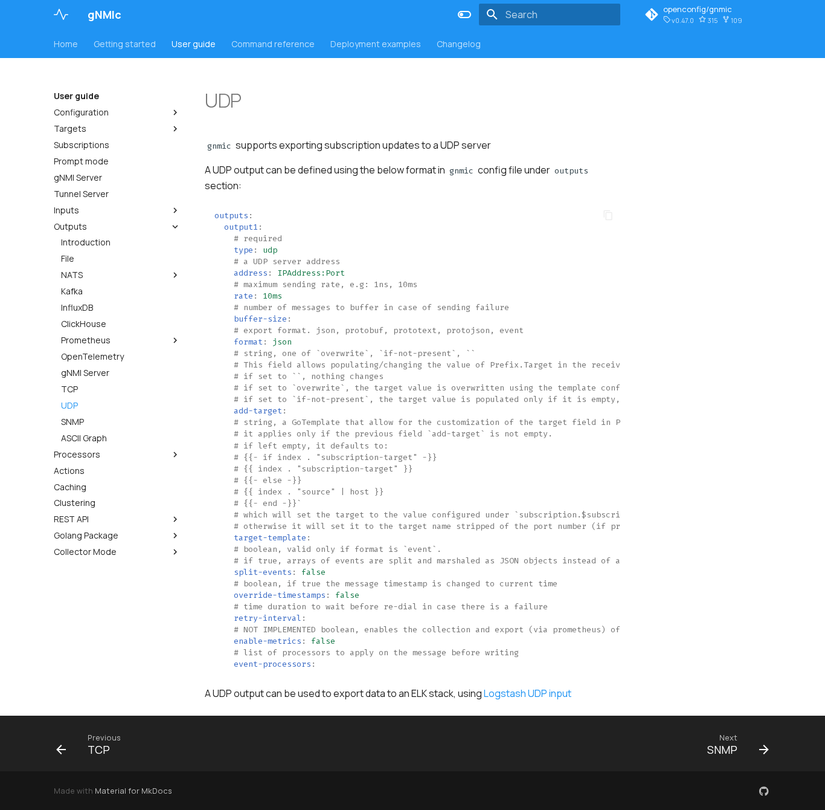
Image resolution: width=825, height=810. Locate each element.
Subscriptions (81, 145)
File (67, 258)
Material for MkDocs (133, 790)
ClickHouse (83, 324)
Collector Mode (85, 551)
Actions (69, 470)
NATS (72, 275)
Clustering (74, 502)
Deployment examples (375, 44)
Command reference (273, 44)
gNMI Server (78, 177)
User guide (194, 44)
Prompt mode (81, 161)
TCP (69, 389)
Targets (70, 128)
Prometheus (86, 340)
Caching (70, 487)
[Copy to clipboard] (608, 215)
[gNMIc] (61, 14)
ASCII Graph (84, 438)
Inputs (66, 210)
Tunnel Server (81, 194)
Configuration (81, 112)
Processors (77, 454)
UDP (69, 405)
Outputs (70, 226)
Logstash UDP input (527, 693)
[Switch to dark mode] (464, 14)
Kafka (72, 291)
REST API (71, 519)
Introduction (86, 242)
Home (66, 44)
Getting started (125, 44)
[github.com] (764, 790)
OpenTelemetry (92, 356)
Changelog (459, 44)
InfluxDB (77, 307)
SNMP (72, 421)
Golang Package (86, 535)
